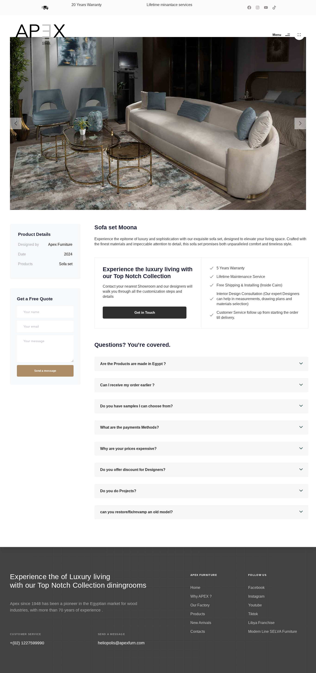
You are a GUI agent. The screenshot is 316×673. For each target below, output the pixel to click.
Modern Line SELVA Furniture (272, 631)
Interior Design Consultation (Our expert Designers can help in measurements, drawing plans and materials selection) (258, 299)
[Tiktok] (274, 7)
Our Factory (200, 605)
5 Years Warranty (231, 268)
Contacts (197, 631)
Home (195, 588)
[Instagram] (257, 7)
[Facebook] (249, 7)
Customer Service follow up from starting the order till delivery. (257, 315)
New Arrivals (200, 623)
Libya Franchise (261, 623)
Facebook (256, 588)
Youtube (255, 605)
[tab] (201, 364)
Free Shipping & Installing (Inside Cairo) (249, 285)
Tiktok (253, 614)
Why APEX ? (201, 596)
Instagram (256, 596)
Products (197, 614)
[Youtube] (266, 7)
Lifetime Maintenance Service (241, 277)
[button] (201, 364)
